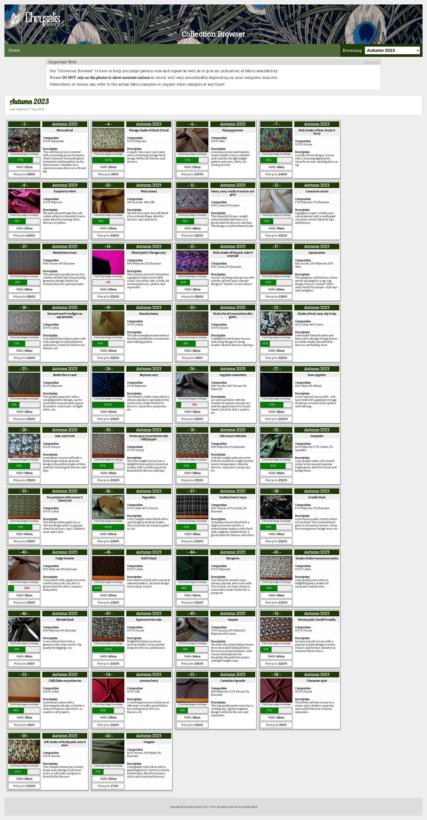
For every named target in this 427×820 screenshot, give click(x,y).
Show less (372, 62)
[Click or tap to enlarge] (24, 151)
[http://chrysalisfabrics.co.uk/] (213, 19)
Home (14, 50)
